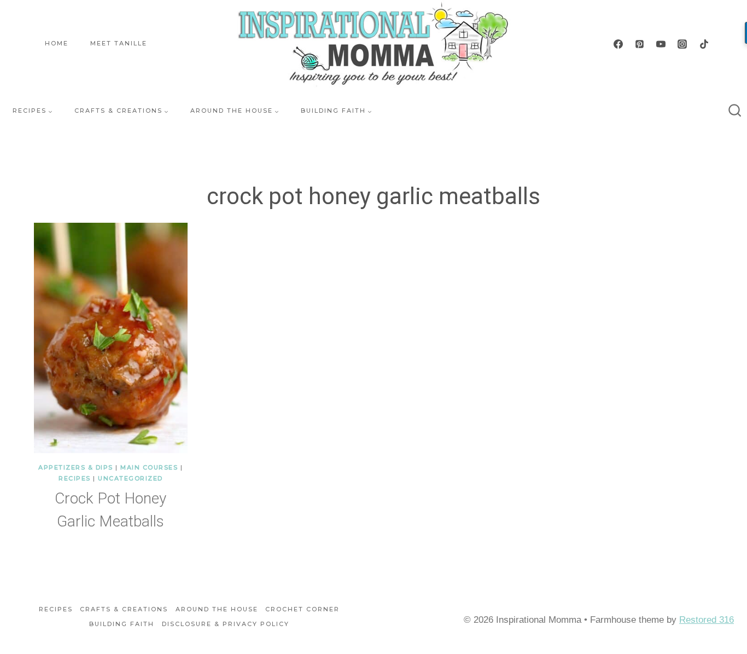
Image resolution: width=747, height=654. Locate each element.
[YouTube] (661, 43)
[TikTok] (704, 43)
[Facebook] (618, 43)
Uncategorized (130, 478)
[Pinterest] (640, 43)
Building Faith (121, 624)
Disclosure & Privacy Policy (225, 624)
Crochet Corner (302, 609)
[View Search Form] (735, 111)
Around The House (217, 609)
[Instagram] (682, 43)
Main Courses (149, 467)
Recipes (75, 478)
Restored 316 (706, 620)
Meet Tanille (118, 43)
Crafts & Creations (124, 609)
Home (56, 43)
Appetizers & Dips (75, 467)
